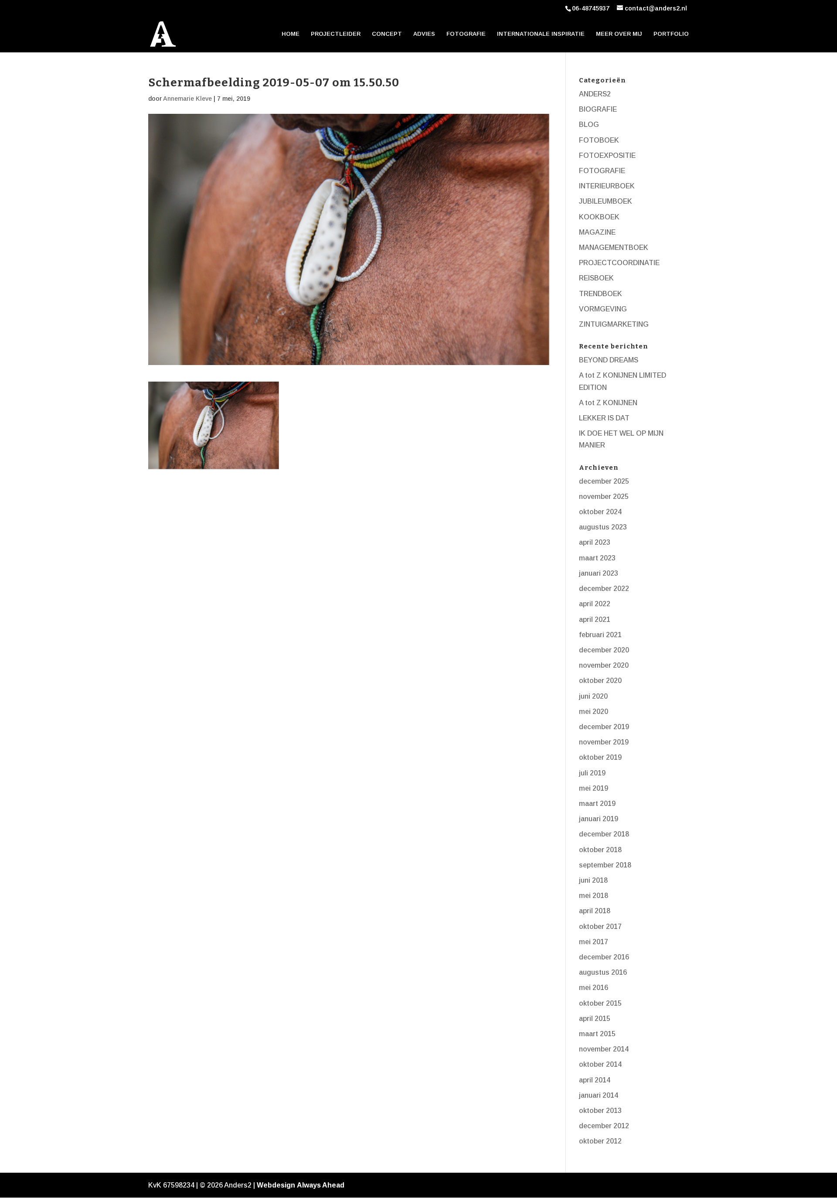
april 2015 (594, 1018)
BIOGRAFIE (598, 109)
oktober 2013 (600, 1110)
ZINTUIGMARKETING (614, 324)
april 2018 (594, 911)
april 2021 (594, 619)
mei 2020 (593, 711)
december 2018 (604, 834)
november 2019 (604, 742)
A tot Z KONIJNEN (608, 402)
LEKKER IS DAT (604, 418)
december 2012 (604, 1126)
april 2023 (594, 542)
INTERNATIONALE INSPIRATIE (541, 34)
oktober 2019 (600, 757)
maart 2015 (597, 1034)
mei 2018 (593, 895)
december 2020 (604, 650)
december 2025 (604, 481)
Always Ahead (320, 1185)
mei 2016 (593, 987)
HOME (290, 34)
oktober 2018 (600, 849)
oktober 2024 (600, 511)
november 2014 (604, 1049)
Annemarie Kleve (187, 98)
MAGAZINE (597, 232)
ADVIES (424, 34)
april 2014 (594, 1080)
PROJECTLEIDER (336, 34)
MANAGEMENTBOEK (613, 247)
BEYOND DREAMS (608, 360)
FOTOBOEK (599, 140)
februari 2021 (600, 634)
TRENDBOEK (600, 293)
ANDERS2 (595, 94)
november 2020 (604, 665)
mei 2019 (593, 788)
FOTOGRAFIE (466, 34)
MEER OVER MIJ (619, 34)
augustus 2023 (603, 527)
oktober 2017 (600, 926)
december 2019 (604, 726)
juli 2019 (592, 773)
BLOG (589, 124)
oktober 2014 (600, 1064)
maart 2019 (597, 803)
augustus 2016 (603, 972)
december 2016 (604, 957)
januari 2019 (598, 819)
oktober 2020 (600, 680)
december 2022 (604, 588)
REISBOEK (596, 278)
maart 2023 (597, 558)
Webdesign (276, 1185)
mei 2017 (593, 941)
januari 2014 (598, 1095)
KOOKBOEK (599, 217)
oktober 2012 (600, 1141)
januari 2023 (598, 573)
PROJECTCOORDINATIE (619, 262)
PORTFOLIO (671, 34)
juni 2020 (593, 696)
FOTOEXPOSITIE (607, 155)
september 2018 (605, 865)
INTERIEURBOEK (607, 186)
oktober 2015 (600, 1003)
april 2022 (594, 604)
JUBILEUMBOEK (605, 201)
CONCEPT (387, 34)
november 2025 (604, 496)
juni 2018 (593, 880)
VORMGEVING (603, 309)
